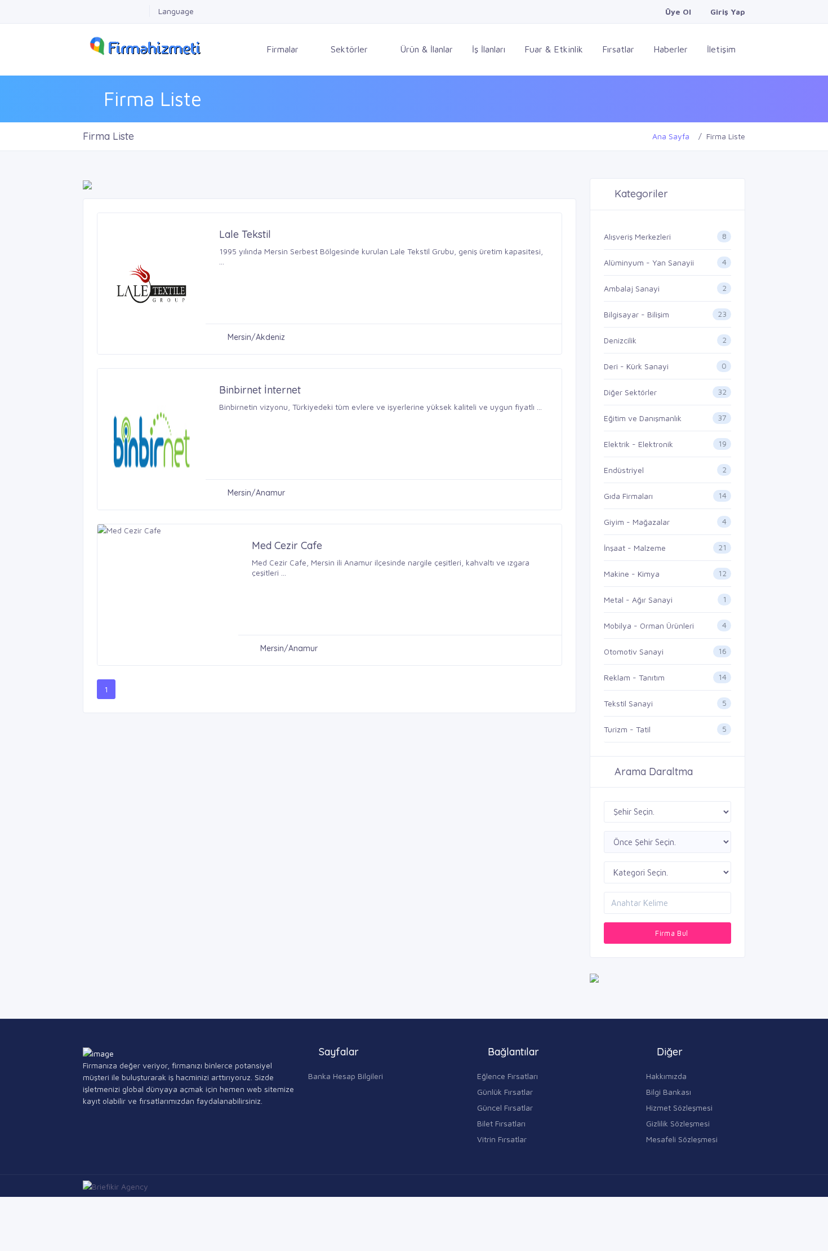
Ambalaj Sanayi (632, 288)
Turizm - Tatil (627, 729)
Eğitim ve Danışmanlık (643, 418)
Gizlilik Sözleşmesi (678, 1123)
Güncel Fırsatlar (505, 1107)
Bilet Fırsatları (501, 1123)
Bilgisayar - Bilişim (636, 314)
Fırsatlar (618, 49)
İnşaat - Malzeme (635, 547)
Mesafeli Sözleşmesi (682, 1139)
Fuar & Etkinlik (553, 49)
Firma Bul (670, 933)
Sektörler (351, 49)
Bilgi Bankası (668, 1092)
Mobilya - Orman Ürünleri (649, 625)
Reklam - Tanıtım (634, 677)
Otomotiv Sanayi (634, 651)
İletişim (721, 49)
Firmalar (283, 49)
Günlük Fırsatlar (505, 1092)
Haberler (670, 49)
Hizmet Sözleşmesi (679, 1107)
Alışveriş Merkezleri (637, 236)
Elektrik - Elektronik (638, 444)
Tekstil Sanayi (628, 703)
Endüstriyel (624, 470)
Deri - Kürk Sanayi (636, 366)
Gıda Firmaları (628, 496)
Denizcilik (620, 340)
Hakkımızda (666, 1076)
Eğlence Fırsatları (507, 1076)
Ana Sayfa (670, 136)
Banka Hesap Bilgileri (345, 1076)
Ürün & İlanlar (426, 49)
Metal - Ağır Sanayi (638, 599)
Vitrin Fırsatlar (502, 1139)
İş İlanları (488, 49)
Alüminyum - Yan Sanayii (649, 262)
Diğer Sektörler (630, 392)
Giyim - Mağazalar (637, 522)
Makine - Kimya (632, 573)
